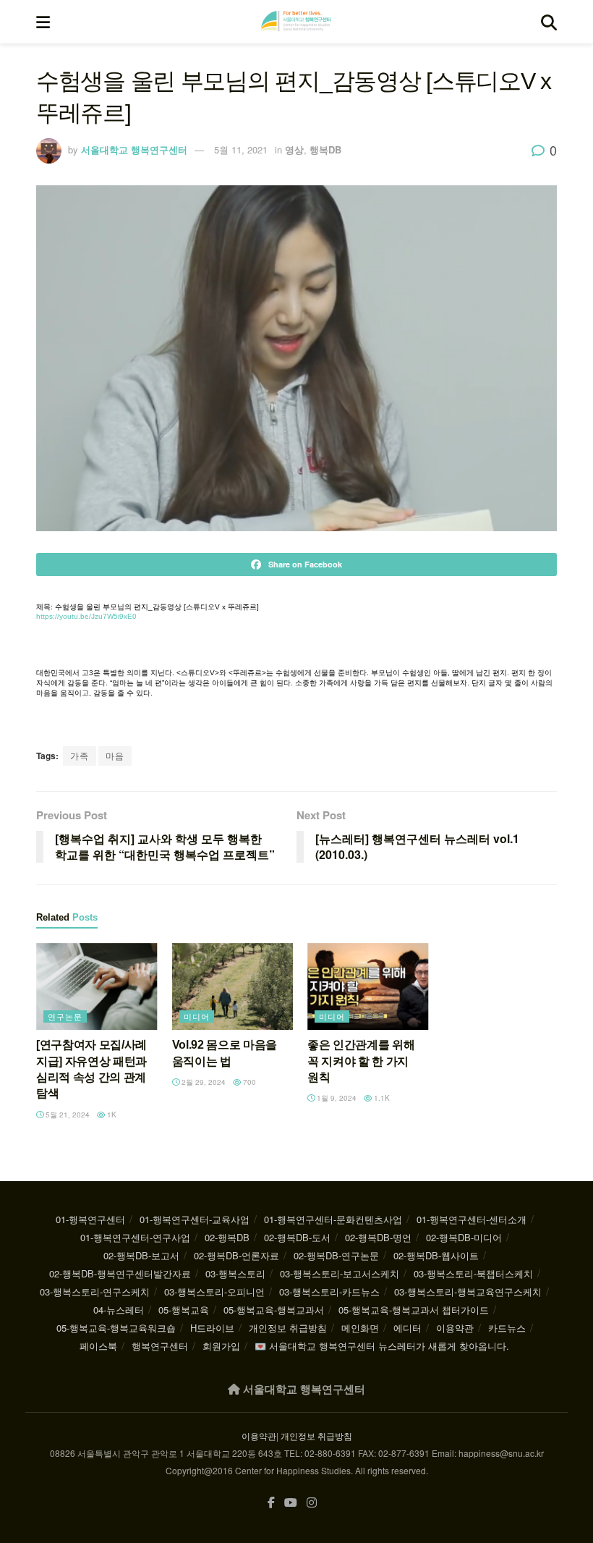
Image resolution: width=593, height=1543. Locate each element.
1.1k (381, 1098)
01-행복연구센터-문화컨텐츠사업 (333, 1219)
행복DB (325, 149)
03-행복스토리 (235, 1273)
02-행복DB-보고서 (141, 1255)
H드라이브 (212, 1328)
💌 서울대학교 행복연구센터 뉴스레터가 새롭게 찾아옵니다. (382, 1346)
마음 (115, 755)
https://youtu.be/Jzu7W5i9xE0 (86, 616)
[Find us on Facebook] (271, 1503)
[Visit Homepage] (295, 21)
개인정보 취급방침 (288, 1328)
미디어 (197, 1016)
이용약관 (455, 1328)
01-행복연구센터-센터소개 (471, 1219)
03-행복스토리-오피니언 (214, 1291)
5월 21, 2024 (66, 1114)
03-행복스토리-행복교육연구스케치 (468, 1291)
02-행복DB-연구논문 (336, 1255)
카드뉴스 (507, 1328)
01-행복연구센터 (90, 1219)
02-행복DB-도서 (297, 1237)
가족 (79, 755)
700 (248, 1082)
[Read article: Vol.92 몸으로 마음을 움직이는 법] (233, 986)
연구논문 (65, 1016)
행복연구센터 (160, 1346)
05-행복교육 (183, 1309)
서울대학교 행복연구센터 (134, 149)
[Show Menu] (43, 21)
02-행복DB (227, 1237)
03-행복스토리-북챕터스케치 (473, 1273)
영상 (294, 149)
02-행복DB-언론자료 (236, 1255)
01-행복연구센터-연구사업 (135, 1237)
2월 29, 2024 (202, 1082)
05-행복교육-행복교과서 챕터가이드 (413, 1309)
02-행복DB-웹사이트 (436, 1255)
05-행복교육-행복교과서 (273, 1309)
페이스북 (98, 1346)
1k (110, 1114)
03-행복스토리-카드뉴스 (329, 1291)
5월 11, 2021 (241, 149)
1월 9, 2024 (336, 1098)
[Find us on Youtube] (290, 1503)
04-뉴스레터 (118, 1309)
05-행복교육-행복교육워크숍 (116, 1328)
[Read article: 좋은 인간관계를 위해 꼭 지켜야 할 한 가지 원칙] (368, 986)
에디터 (407, 1328)
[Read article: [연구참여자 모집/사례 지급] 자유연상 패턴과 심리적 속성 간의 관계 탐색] (97, 986)
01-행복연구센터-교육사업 (194, 1219)
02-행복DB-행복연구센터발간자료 (120, 1273)
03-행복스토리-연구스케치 (95, 1291)
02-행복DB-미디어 (464, 1237)
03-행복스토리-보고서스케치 (339, 1273)
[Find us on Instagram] (312, 1503)
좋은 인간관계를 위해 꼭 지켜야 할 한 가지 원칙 (360, 1061)
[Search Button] (549, 21)
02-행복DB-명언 (378, 1237)
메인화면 (360, 1328)
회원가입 (221, 1346)
